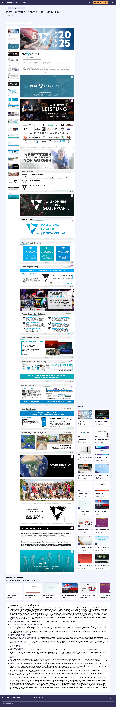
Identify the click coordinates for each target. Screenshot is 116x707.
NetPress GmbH (99, 441)
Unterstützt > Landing (15, 663)
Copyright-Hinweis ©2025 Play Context (20, 607)
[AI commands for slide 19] (72, 456)
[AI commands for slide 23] (72, 551)
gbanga (97, 477)
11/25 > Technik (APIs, (15, 641)
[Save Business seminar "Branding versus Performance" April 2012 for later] (91, 478)
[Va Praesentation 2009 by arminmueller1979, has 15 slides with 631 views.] (85, 507)
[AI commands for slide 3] (72, 77)
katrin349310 (98, 459)
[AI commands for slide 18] (72, 433)
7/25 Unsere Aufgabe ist (16, 626)
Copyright (25, 697)
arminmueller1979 (82, 512)
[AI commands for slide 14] (72, 338)
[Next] (110, 591)
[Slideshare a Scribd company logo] (11, 2)
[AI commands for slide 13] (72, 314)
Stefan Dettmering (82, 548)
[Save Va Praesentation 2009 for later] (91, 514)
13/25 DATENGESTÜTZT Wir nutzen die (20, 649)
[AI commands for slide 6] (72, 148)
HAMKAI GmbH (99, 512)
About (3, 697)
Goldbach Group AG (83, 477)
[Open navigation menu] (2, 2)
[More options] (34, 23)
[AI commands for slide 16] (72, 385)
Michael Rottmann (99, 530)
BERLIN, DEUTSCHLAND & (17, 690)
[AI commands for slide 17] (72, 409)
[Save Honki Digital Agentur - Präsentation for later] (91, 532)
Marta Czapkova (82, 530)
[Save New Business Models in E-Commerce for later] (108, 568)
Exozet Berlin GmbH (83, 441)
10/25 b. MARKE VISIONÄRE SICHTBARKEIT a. (22, 637)
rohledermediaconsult (83, 459)
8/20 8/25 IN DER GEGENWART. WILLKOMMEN (22, 634)
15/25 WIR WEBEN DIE (15, 660)
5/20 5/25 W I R (14, 623)
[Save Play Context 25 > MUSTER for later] (91, 424)
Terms (14, 697)
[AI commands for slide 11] (72, 266)
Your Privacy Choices (37, 697)
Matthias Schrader (100, 566)
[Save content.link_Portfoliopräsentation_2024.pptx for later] (108, 460)
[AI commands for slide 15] (72, 361)
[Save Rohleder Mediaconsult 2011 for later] (91, 460)
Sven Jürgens (99, 423)
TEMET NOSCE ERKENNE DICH (18, 677)
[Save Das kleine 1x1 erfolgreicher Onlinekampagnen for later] (108, 550)
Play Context (16, 8)
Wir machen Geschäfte (15, 647)
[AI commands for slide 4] (72, 100)
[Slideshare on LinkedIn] (113, 703)
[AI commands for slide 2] (72, 53)
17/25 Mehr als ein (14, 669)
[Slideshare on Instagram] (108, 703)
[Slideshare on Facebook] (111, 703)
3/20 (11, 620)
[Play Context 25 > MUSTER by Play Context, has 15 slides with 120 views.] (85, 417)
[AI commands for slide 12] (72, 290)
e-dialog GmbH (82, 566)
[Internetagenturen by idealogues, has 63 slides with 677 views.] (102, 489)
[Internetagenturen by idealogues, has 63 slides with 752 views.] (85, 489)
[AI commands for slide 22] (72, 528)
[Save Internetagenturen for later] (91, 496)
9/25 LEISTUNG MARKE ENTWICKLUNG (20, 635)
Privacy (19, 697)
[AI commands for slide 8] (72, 195)
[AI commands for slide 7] (72, 172)
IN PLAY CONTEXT (15, 680)
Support (8, 697)
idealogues (81, 494)
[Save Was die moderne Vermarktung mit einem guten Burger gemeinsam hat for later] (91, 550)
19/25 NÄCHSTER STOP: (16, 676)
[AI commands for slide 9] (72, 219)
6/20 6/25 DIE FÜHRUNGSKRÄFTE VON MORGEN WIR (24, 624)
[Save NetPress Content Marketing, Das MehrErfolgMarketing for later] (108, 442)
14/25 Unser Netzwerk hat (16, 658)
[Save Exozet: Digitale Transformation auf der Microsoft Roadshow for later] (91, 442)
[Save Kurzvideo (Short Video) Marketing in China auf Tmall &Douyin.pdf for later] (108, 514)
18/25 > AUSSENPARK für (16, 673)
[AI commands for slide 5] (72, 124)
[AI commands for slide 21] (72, 504)
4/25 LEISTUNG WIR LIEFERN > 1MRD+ (20, 621)
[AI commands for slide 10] (72, 243)
